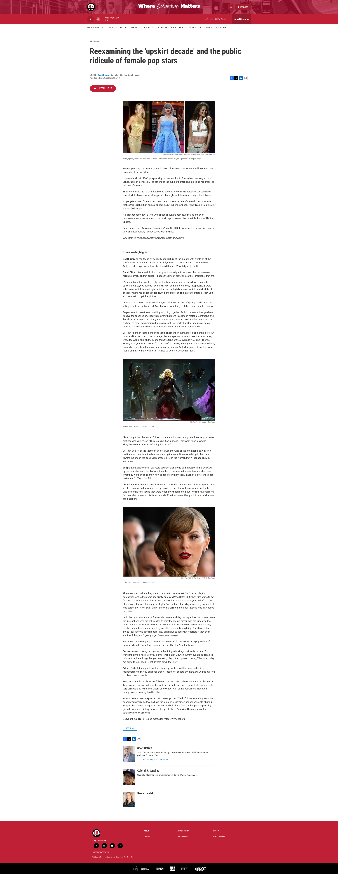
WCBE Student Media (190, 27)
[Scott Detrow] (129, 754)
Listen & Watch (95, 27)
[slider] (102, 19)
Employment (183, 831)
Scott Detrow (103, 75)
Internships (183, 837)
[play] (90, 19)
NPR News (94, 41)
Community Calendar (215, 27)
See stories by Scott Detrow (152, 759)
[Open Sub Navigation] (105, 27)
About (147, 27)
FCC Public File (219, 837)
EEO (145, 843)
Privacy (216, 831)
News (112, 27)
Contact (147, 837)
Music (123, 27)
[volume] (98, 19)
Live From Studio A (166, 27)
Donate (244, 7)
